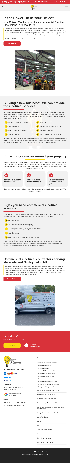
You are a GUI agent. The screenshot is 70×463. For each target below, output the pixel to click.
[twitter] (56, 2)
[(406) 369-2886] (3, 8)
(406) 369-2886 (35, 346)
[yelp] (63, 2)
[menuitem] (52, 358)
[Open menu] (66, 7)
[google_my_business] (67, 2)
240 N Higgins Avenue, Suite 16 (13, 387)
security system (27, 164)
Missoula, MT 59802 (10, 389)
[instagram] (58, 2)
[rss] (65, 2)
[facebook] (54, 2)
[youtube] (60, 2)
